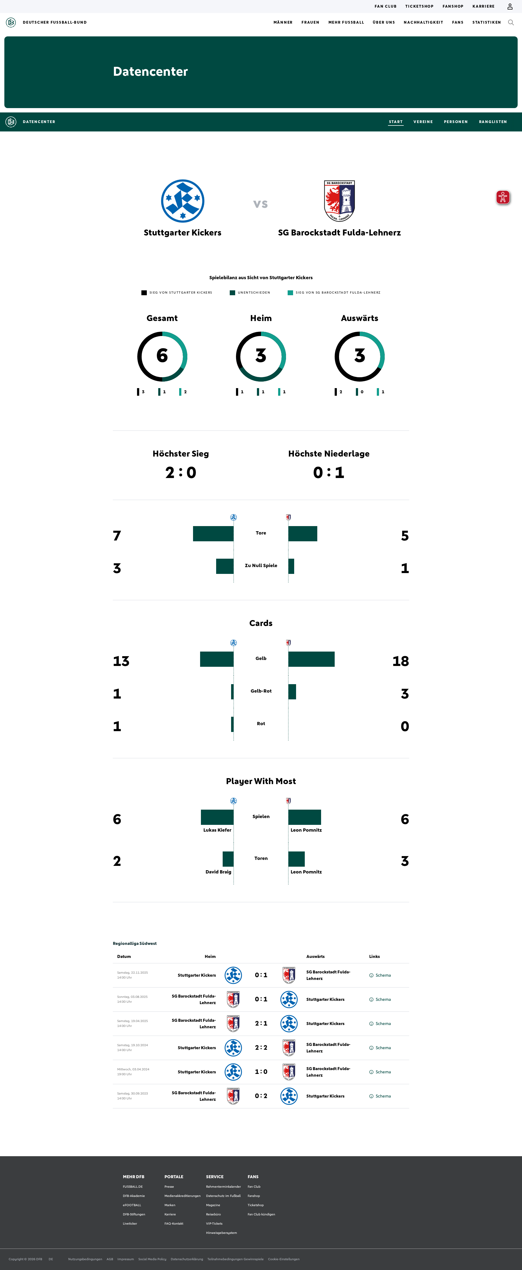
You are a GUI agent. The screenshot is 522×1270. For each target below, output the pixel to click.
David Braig (218, 872)
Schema (383, 975)
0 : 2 (261, 1096)
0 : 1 (261, 975)
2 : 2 (261, 1048)
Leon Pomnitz (306, 830)
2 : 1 (261, 1023)
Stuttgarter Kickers (197, 975)
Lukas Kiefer (217, 830)
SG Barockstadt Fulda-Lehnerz (328, 975)
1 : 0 (261, 1072)
